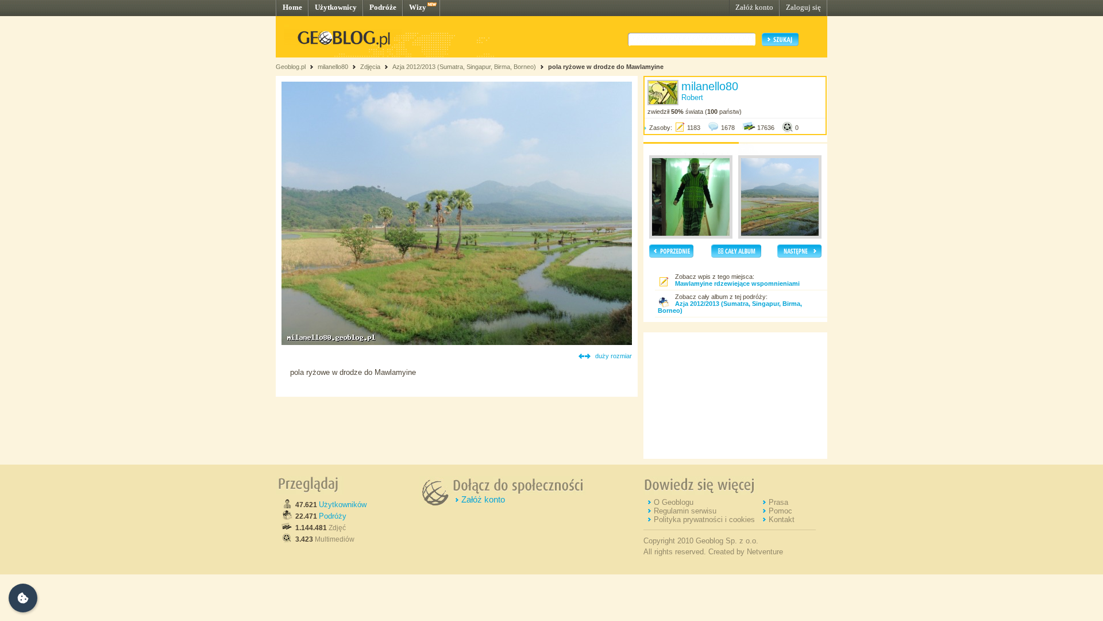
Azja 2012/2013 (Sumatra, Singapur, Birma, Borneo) (464, 66)
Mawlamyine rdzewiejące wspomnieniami (737, 283)
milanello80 (333, 66)
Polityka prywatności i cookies (704, 519)
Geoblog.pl (291, 66)
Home (292, 7)
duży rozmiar (613, 355)
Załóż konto (754, 7)
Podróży (332, 516)
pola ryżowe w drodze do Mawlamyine (606, 66)
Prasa (778, 502)
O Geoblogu (673, 502)
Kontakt (782, 519)
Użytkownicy (336, 7)
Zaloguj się (803, 7)
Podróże (382, 7)
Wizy (417, 7)
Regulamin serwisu (685, 511)
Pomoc (780, 511)
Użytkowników (343, 504)
